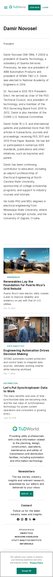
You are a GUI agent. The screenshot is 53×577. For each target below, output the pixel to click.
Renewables (13, 277)
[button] (6, 7)
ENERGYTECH (26, 533)
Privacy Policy (36, 563)
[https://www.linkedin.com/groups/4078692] (26, 519)
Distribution (11, 383)
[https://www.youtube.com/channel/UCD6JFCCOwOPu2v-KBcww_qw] (34, 519)
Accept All (26, 571)
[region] (26, 564)
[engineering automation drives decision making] (26, 329)
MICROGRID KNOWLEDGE (26, 537)
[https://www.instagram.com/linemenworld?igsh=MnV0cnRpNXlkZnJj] (22, 519)
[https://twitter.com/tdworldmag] (30, 519)
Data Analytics (15, 346)
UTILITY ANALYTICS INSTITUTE (27, 540)
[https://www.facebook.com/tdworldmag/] (18, 519)
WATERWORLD (26, 544)
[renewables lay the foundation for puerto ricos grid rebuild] (26, 261)
